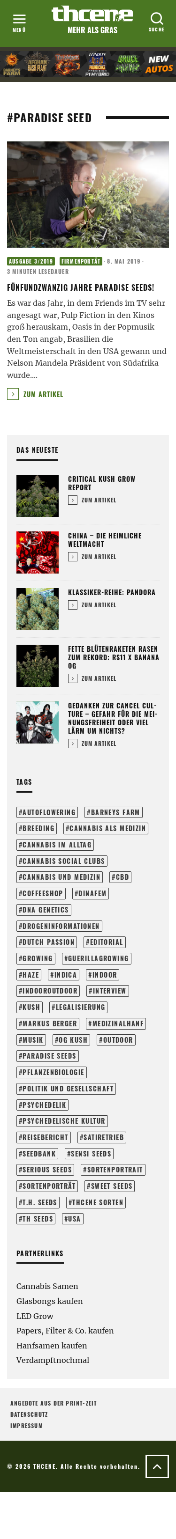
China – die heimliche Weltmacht (105, 539)
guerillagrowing (98, 958)
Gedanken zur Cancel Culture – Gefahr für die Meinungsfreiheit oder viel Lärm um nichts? (112, 718)
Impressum (26, 1425)
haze (31, 974)
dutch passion (49, 942)
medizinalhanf (118, 1023)
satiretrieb (104, 1137)
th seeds (38, 1218)
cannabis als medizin (107, 828)
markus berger (50, 1023)
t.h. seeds (40, 1202)
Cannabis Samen (47, 1286)
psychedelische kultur (64, 1121)
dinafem (92, 893)
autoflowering (49, 812)
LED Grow (34, 1316)
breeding (38, 828)
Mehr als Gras (92, 30)
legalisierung (81, 1007)
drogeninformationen (61, 926)
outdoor (118, 1040)
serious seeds (47, 1169)
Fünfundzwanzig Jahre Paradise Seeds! (80, 287)
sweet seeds (112, 1186)
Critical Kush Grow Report (102, 483)
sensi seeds (91, 1153)
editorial (106, 942)
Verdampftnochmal (52, 1360)
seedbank (39, 1153)
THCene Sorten (97, 1202)
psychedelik (44, 1105)
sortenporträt (49, 1186)
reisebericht (45, 1137)
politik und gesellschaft (68, 1088)
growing (38, 958)
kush (31, 1007)
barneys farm (115, 812)
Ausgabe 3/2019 (31, 261)
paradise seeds (49, 1055)
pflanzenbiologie (53, 1072)
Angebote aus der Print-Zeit (53, 1403)
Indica (65, 974)
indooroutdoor (50, 990)
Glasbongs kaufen (49, 1301)
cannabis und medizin (61, 877)
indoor (104, 974)
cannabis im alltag (57, 844)
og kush (73, 1040)
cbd (122, 877)
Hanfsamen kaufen (51, 1345)
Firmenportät (80, 261)
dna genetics (46, 909)
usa (74, 1218)
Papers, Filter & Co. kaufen (65, 1330)
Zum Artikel (42, 394)
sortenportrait (115, 1169)
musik (33, 1040)
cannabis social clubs (64, 861)
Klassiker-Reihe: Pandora (112, 592)
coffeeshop (43, 893)
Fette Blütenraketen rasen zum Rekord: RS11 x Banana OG (114, 657)
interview (110, 990)
